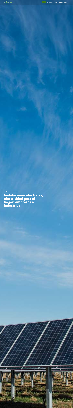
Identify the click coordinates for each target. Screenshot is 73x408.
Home (44, 2)
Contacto (66, 2)
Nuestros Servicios (59, 2)
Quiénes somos (50, 2)
